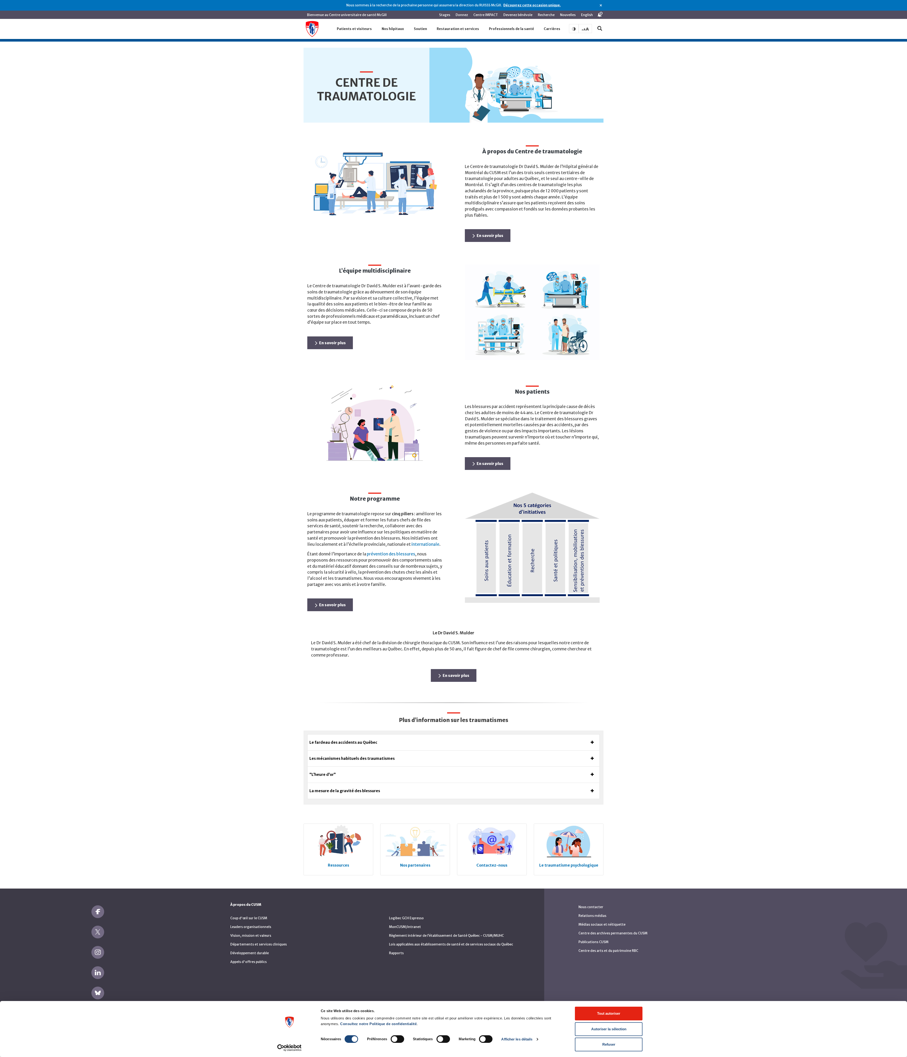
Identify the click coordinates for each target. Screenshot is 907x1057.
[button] (354, 29)
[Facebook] (97, 911)
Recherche (546, 15)
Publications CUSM (593, 942)
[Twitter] (97, 932)
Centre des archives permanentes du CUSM (612, 933)
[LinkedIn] (97, 972)
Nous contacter (590, 907)
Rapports (396, 953)
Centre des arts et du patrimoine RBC (608, 951)
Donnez (462, 15)
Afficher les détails (516, 1039)
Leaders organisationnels (250, 927)
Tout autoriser (608, 1013)
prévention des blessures (391, 554)
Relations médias (592, 916)
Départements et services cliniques (258, 944)
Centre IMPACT (485, 15)
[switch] (397, 1039)
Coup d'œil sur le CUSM (248, 918)
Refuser (608, 1044)
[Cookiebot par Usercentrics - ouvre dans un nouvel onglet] (289, 1047)
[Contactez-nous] (491, 841)
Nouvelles (568, 15)
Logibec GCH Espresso (406, 918)
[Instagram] (97, 952)
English (587, 15)
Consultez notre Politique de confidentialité (378, 1024)
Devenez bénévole (517, 15)
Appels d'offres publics (248, 962)
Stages (444, 15)
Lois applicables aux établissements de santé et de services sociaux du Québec (451, 944)
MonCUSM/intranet (405, 927)
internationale (425, 544)
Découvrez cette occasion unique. (532, 5)
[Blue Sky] (97, 993)
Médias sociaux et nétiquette (601, 924)
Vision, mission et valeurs (250, 935)
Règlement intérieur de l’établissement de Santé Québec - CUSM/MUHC (446, 935)
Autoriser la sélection (608, 1029)
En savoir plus (490, 235)
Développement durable (249, 953)
